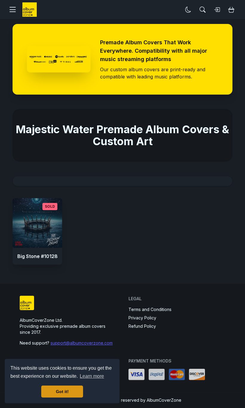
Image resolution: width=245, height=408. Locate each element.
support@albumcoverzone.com (81, 342)
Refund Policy (142, 326)
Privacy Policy (142, 317)
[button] (15, 10)
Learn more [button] (92, 376)
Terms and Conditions (150, 309)
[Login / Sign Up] (217, 10)
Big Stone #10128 (37, 256)
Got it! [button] (62, 391)
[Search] (203, 10)
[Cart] (231, 10)
